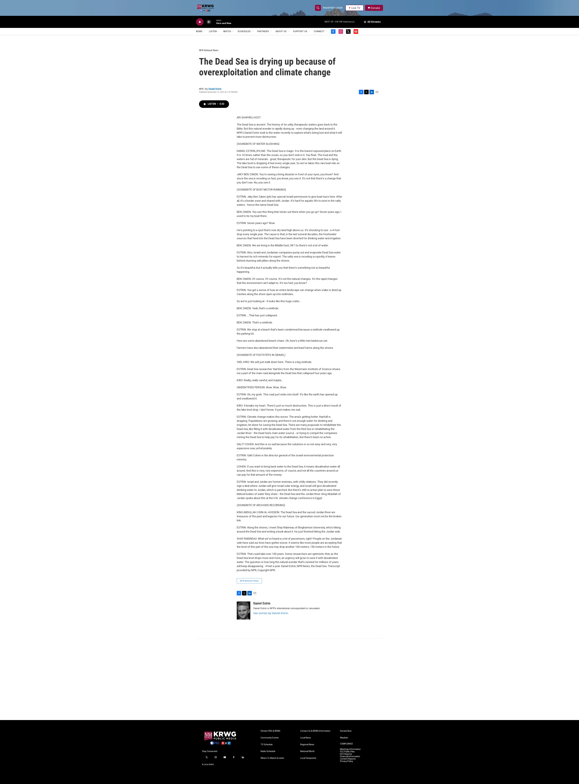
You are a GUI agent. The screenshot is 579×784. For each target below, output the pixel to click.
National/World (307, 751)
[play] (199, 22)
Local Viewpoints (308, 758)
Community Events (270, 738)
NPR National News (208, 50)
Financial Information (350, 756)
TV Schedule (267, 744)
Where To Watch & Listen (272, 758)
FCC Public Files (347, 752)
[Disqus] (289, 679)
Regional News (307, 744)
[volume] (208, 22)
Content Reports (348, 759)
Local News (305, 738)
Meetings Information (350, 749)
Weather (344, 738)
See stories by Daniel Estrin (270, 613)
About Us (281, 31)
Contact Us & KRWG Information (315, 731)
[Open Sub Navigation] (205, 31)
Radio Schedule (268, 751)
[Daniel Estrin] (243, 610)
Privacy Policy (346, 761)
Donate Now (346, 731)
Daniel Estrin (215, 88)
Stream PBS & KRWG (270, 731)
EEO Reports (346, 754)
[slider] (213, 21)
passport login (332, 8)
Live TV (355, 8)
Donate (375, 8)
